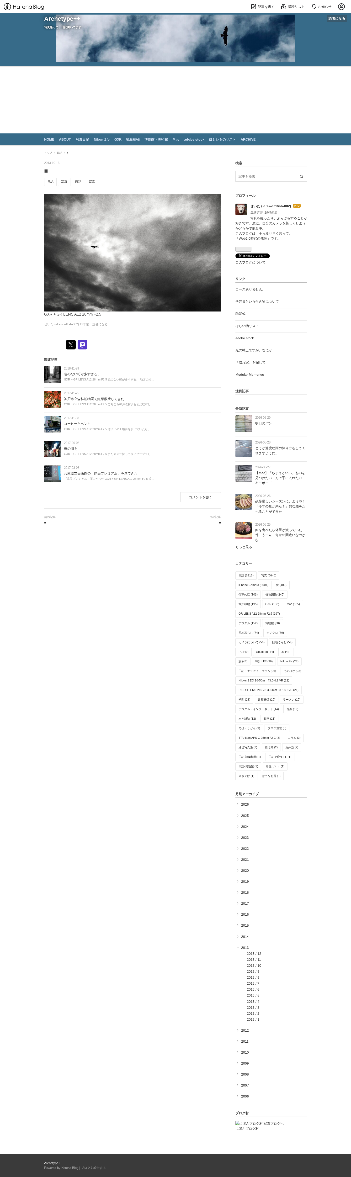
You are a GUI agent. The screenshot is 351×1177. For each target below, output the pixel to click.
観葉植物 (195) (248, 604)
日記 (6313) (246, 575)
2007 (245, 1085)
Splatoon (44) (265, 652)
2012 (245, 1030)
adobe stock (194, 139)
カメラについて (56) (252, 642)
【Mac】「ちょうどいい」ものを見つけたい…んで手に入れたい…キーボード (280, 478)
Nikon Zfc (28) (289, 661)
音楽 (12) (292, 709)
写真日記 (82, 139)
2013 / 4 (253, 1001)
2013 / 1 (253, 1019)
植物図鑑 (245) (274, 594)
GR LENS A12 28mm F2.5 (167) (259, 613)
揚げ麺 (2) (271, 747)
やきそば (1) (246, 776)
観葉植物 (133, 139)
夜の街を (70, 448)
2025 (245, 816)
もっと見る (243, 547)
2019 (245, 881)
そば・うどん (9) (249, 728)
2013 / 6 (253, 989)
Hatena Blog (69, 1168)
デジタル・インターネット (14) (259, 709)
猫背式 (240, 314)
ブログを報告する (93, 1168)
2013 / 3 (253, 1007)
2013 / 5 (253, 995)
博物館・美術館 (156, 139)
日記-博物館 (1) (248, 766)
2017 (245, 903)
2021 (245, 859)
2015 (245, 925)
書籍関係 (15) (266, 699)
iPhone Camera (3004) (253, 585)
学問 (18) (244, 699)
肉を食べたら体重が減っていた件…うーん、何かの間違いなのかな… (280, 535)
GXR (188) (272, 604)
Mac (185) (293, 604)
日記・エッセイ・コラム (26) (257, 671)
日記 (50, 182)
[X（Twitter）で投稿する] (71, 344)
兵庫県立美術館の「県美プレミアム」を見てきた (101, 473)
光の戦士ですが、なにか (253, 350)
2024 (245, 827)
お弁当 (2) (291, 747)
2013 (245, 948)
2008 (245, 1074)
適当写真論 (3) (248, 747)
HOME (49, 139)
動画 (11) (269, 718)
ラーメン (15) (291, 699)
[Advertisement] (175, 102)
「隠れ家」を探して (250, 362)
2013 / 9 (253, 971)
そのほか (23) (292, 671)
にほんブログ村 (247, 1128)
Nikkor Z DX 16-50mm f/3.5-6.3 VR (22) (264, 680)
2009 (245, 1063)
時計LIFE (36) (264, 661)
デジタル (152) (248, 623)
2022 (245, 848)
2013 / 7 (253, 983)
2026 (245, 804)
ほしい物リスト (247, 326)
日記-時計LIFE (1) (280, 757)
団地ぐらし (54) (282, 642)
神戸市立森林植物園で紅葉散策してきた (94, 399)
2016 (245, 914)
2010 (245, 1052)
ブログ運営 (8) (277, 728)
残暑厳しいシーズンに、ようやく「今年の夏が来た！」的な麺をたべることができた (280, 506)
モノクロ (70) (275, 632)
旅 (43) (243, 661)
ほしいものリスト (222, 139)
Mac (176, 139)
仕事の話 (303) (248, 594)
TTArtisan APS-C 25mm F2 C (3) (259, 737)
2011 (245, 1041)
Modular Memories (249, 374)
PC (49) (244, 652)
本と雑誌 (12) (247, 718)
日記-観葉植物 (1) (250, 757)
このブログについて (250, 262)
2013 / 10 (254, 965)
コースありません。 (250, 289)
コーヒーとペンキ (77, 424)
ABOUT (65, 139)
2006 (245, 1096)
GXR (118, 139)
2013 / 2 (253, 1013)
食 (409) (281, 585)
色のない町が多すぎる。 (82, 374)
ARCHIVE (248, 139)
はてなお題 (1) (271, 776)
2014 (245, 937)
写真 (64, 182)
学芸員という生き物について (257, 301)
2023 (245, 837)
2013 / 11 (254, 959)
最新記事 (242, 409)
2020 (245, 870)
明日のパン (263, 423)
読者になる (337, 18)
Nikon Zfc (102, 139)
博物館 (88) (272, 623)
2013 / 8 (253, 977)
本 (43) (286, 652)
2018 (245, 892)
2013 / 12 (254, 953)
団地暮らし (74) (249, 632)
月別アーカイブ (247, 794)
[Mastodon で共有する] (82, 344)
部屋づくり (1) (275, 766)
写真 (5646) (268, 575)
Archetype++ (62, 18)
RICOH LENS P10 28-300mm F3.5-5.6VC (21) (268, 690)
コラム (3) (294, 737)
